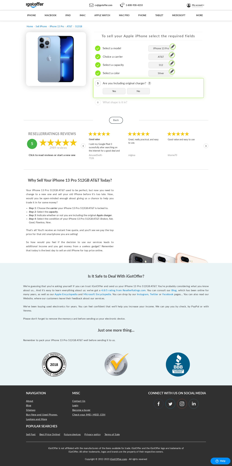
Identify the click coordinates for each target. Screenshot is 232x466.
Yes (114, 91)
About (29, 401)
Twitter (154, 294)
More (199, 15)
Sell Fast (31, 434)
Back (116, 120)
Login (75, 405)
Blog (173, 290)
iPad (68, 15)
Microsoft (178, 15)
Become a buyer (81, 410)
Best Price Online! (49, 434)
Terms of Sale (112, 434)
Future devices (72, 434)
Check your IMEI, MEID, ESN (88, 414)
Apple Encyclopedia (66, 294)
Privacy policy (92, 434)
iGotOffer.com (118, 459)
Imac (83, 15)
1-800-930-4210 (134, 5)
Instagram (142, 294)
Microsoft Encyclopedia (97, 294)
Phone (142, 15)
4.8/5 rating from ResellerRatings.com (123, 290)
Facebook (167, 294)
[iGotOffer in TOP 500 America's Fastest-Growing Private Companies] (54, 364)
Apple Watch (102, 15)
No (138, 91)
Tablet (159, 15)
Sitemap (30, 410)
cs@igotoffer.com (104, 5)
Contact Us (78, 401)
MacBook (51, 15)
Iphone (31, 15)
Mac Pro (124, 15)
